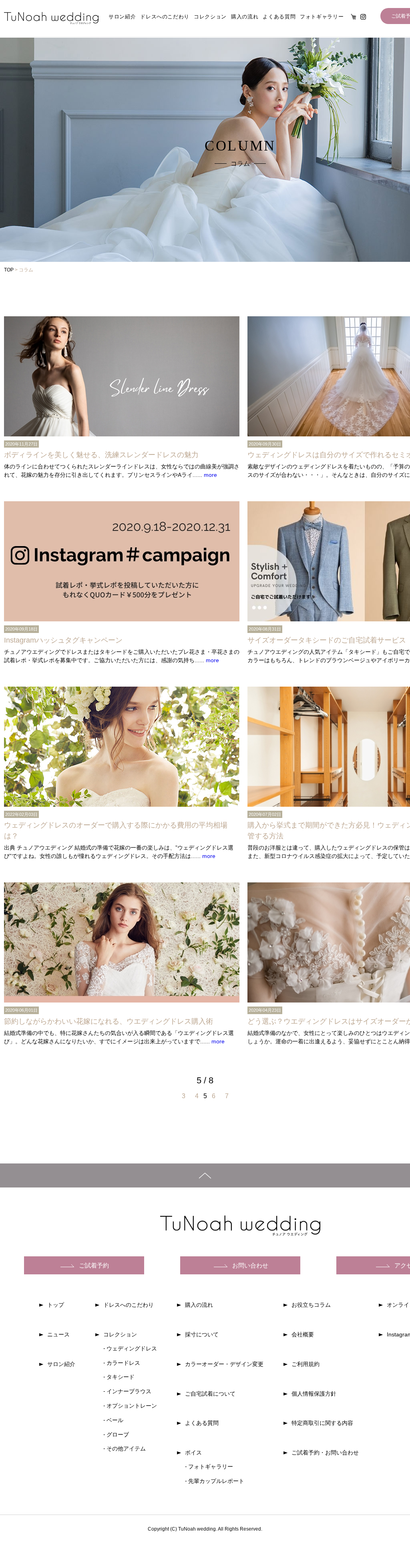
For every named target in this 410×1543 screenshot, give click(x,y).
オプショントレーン (132, 1405)
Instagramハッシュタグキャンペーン (63, 640)
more (210, 475)
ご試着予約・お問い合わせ (325, 1452)
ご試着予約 (94, 1265)
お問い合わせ (250, 1265)
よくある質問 (279, 17)
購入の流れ (244, 17)
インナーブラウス (129, 1391)
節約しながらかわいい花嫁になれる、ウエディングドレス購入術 (108, 1021)
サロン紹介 (122, 17)
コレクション (210, 17)
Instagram (363, 17)
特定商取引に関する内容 (322, 1423)
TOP (9, 270)
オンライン (353, 17)
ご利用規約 (305, 1364)
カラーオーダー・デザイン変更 (224, 1364)
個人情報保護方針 (313, 1393)
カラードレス (123, 1363)
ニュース (58, 1334)
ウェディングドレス (132, 1348)
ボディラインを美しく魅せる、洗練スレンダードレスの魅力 (101, 455)
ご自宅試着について (210, 1393)
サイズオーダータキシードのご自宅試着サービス (326, 640)
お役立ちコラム (311, 1305)
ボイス (193, 1452)
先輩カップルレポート (216, 1481)
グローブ (118, 1434)
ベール (115, 1420)
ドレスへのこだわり (164, 17)
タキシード (121, 1377)
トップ (55, 1305)
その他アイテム (126, 1448)
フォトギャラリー (322, 17)
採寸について (202, 1334)
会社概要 (302, 1334)
